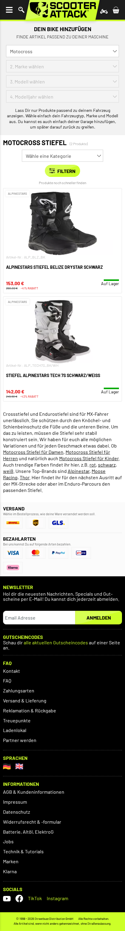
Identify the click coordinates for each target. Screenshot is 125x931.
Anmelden (98, 617)
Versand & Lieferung (24, 700)
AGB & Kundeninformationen (33, 792)
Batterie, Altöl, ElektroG (28, 832)
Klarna (10, 871)
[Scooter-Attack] (62, 10)
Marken (11, 861)
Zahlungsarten (18, 690)
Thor (24, 477)
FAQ (7, 680)
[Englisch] (19, 766)
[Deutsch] (7, 766)
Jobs (8, 841)
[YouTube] (7, 898)
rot (93, 464)
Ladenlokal (14, 730)
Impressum (15, 802)
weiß (8, 471)
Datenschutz (16, 812)
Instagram (57, 898)
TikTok (35, 898)
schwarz (107, 464)
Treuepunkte (17, 720)
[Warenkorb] (116, 10)
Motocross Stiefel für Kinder (89, 458)
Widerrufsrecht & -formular (32, 822)
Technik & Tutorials (23, 851)
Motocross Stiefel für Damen (33, 452)
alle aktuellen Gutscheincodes (56, 642)
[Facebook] (19, 898)
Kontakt (11, 671)
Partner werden (19, 740)
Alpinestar (79, 471)
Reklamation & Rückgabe (29, 710)
